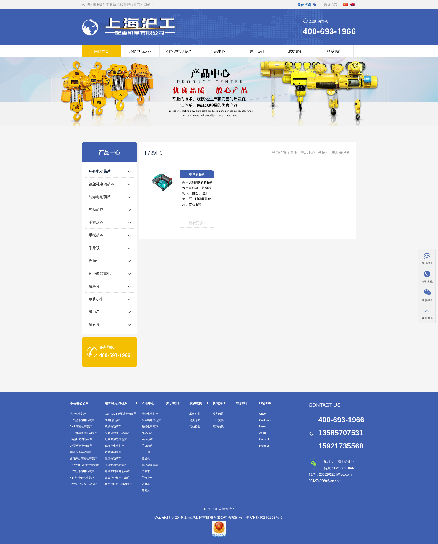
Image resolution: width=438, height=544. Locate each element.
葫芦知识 (218, 426)
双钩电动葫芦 (113, 426)
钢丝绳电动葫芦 (179, 51)
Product (264, 445)
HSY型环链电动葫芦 (82, 420)
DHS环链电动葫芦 (81, 426)
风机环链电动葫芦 (80, 452)
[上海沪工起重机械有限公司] (140, 34)
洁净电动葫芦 (78, 413)
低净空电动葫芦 (114, 445)
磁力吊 (94, 311)
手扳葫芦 (96, 235)
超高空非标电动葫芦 (117, 477)
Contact (264, 439)
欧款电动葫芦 (113, 452)
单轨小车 (96, 298)
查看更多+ (197, 222)
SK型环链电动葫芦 (81, 445)
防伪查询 (210, 508)
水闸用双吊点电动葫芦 (118, 484)
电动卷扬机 (341, 152)
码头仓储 (194, 420)
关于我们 (256, 51)
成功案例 (295, 51)
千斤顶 (94, 247)
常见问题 (218, 413)
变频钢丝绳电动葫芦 (117, 433)
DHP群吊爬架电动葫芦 (83, 433)
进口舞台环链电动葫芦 (83, 458)
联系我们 (334, 51)
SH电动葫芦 (112, 420)
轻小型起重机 (100, 273)
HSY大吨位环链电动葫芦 (85, 464)
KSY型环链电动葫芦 (82, 477)
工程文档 (218, 420)
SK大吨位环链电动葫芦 (84, 484)
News (262, 426)
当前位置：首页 (284, 152)
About (262, 433)
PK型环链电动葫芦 (81, 439)
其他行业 (194, 426)
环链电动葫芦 (140, 51)
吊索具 (94, 324)
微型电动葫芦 (113, 458)
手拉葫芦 (96, 222)
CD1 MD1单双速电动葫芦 (120, 413)
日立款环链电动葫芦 (82, 471)
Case (262, 413)
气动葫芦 (96, 209)
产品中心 (218, 51)
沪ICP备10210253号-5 (264, 517)
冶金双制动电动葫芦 (117, 471)
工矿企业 (194, 413)
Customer (265, 420)
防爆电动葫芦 (100, 196)
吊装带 (94, 286)
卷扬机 (94, 260)
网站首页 (101, 51)
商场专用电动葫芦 (116, 464)
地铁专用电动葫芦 (116, 439)
